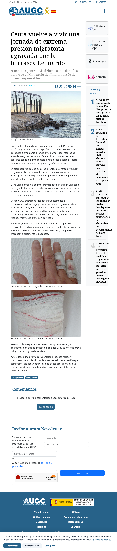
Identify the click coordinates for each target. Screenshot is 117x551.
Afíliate (102, 2)
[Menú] (106, 11)
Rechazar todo (32, 546)
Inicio (76, 526)
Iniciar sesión (46, 406)
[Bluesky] (74, 86)
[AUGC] (36, 501)
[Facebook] (56, 86)
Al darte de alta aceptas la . (32, 464)
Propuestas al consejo (76, 517)
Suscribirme (82, 473)
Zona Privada (41, 512)
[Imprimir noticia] (79, 86)
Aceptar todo (12, 546)
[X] (60, 86)
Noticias (41, 526)
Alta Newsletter (85, 2)
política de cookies (102, 539)
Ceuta (15, 27)
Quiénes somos (41, 517)
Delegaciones (75, 521)
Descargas (41, 521)
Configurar (50, 546)
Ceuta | (14, 85)
